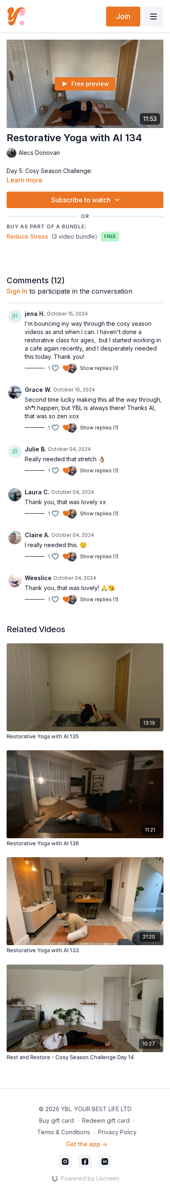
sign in (17, 291)
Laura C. (37, 491)
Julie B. (35, 449)
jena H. (35, 313)
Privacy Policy (117, 1132)
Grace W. (38, 389)
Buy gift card (56, 1120)
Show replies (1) (99, 368)
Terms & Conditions (63, 1132)
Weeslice (38, 577)
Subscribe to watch (81, 200)
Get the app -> (86, 1143)
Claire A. (37, 534)
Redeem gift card (106, 1120)
